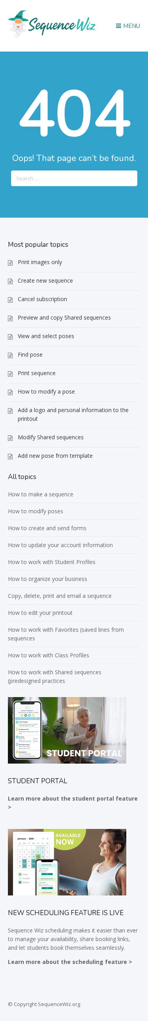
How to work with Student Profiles (52, 562)
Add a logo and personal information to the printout (73, 414)
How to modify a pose (46, 391)
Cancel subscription (42, 299)
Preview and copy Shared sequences (64, 317)
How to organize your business (47, 579)
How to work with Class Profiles (48, 655)
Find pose (30, 354)
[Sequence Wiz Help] (52, 37)
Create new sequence (45, 280)
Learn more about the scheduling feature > (70, 962)
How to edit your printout (40, 612)
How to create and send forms (47, 528)
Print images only (40, 262)
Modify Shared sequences (51, 437)
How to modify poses (35, 511)
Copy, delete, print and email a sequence (60, 595)
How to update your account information (60, 545)
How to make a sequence (40, 494)
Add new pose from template (55, 455)
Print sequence (37, 373)
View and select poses (46, 336)
